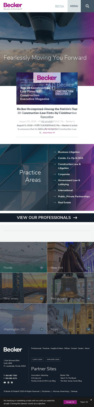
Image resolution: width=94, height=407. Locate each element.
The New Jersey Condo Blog (71, 381)
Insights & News (57, 348)
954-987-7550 (11, 375)
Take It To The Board (68, 378)
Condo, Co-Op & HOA (70, 158)
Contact (74, 348)
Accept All (70, 402)
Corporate (64, 174)
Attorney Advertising (61, 391)
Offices (67, 348)
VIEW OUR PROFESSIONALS (44, 217)
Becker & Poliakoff (12, 391)
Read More (48, 132)
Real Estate (64, 202)
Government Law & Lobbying (69, 182)
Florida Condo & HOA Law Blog (43, 381)
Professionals (36, 348)
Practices (46, 348)
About (87, 348)
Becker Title (64, 375)
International (65, 190)
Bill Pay (59, 6)
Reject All (84, 402)
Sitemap (74, 391)
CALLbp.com (36, 378)
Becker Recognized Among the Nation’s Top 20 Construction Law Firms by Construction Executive (47, 113)
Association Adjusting (39, 375)
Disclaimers (46, 391)
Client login (37, 359)
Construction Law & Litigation (69, 166)
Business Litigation (69, 152)
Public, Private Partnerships (74, 196)
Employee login (53, 359)
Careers (81, 348)
